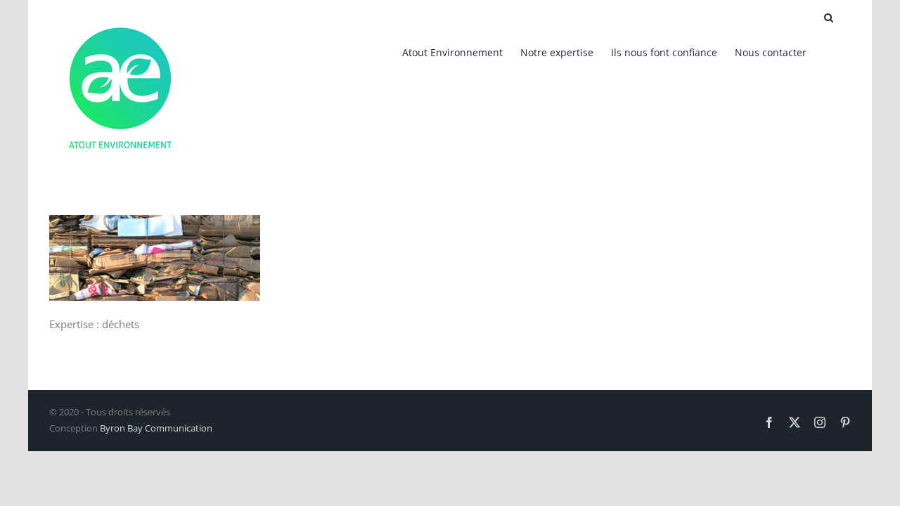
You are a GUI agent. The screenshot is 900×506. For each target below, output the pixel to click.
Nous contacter (770, 52)
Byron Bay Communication (156, 428)
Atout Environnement (452, 52)
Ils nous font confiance (664, 52)
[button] (828, 17)
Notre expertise (556, 52)
